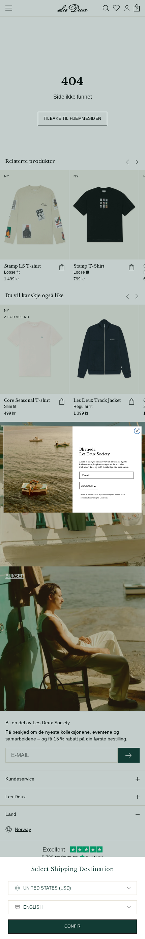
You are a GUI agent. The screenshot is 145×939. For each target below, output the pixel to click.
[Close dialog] (137, 431)
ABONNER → (88, 485)
